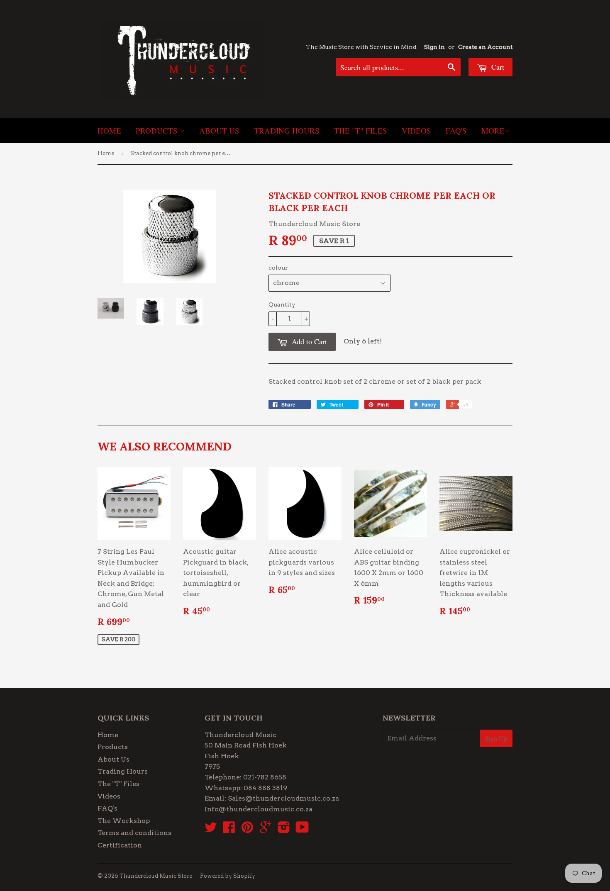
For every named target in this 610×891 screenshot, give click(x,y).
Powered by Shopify (227, 876)
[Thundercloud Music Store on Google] (265, 830)
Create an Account (485, 47)
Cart (496, 67)
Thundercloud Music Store (156, 876)
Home (109, 130)
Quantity (281, 304)
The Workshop (124, 821)
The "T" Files (360, 130)
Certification (120, 845)
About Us (219, 130)
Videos (416, 130)
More (493, 130)
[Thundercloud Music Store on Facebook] (229, 830)
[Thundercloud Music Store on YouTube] (302, 830)
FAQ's (456, 130)
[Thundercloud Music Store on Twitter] (211, 830)
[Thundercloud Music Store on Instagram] (284, 830)
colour (278, 267)
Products (158, 130)
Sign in (434, 47)
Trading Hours (287, 130)
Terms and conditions (134, 833)
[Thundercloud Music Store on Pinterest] (247, 830)
